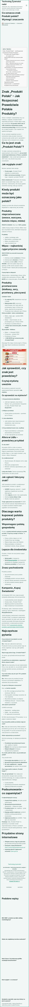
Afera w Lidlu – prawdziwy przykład (13, 71)
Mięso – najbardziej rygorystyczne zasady (14, 63)
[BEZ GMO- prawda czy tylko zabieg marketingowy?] (14, 909)
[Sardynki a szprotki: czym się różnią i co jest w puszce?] (14, 990)
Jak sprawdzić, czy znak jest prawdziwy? (13, 67)
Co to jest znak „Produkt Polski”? (11, 54)
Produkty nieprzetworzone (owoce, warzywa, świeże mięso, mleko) (15, 61)
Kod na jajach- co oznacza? (10, 979)
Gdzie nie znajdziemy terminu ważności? (14, 939)
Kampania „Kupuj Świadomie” (12, 80)
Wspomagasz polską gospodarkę (13, 76)
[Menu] (26, 5)
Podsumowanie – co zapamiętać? (11, 83)
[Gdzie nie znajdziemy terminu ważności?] (14, 930)
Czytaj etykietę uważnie (11, 69)
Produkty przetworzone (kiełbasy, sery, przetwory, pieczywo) (14, 65)
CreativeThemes (15, 1005)
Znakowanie (5, 25)
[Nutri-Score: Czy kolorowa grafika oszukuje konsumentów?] (14, 949)
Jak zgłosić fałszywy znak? (11, 73)
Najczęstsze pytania (9, 82)
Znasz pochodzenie (10, 79)
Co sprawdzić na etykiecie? (12, 70)
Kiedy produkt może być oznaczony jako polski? (13, 58)
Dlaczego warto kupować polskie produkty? (14, 74)
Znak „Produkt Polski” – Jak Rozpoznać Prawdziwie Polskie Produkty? (13, 51)
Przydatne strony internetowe (11, 85)
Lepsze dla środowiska (10, 77)
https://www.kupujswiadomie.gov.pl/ (15, 847)
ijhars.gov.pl (14, 851)
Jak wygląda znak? (10, 55)
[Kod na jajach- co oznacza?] (14, 970)
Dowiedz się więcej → (14, 881)
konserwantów (12, 560)
